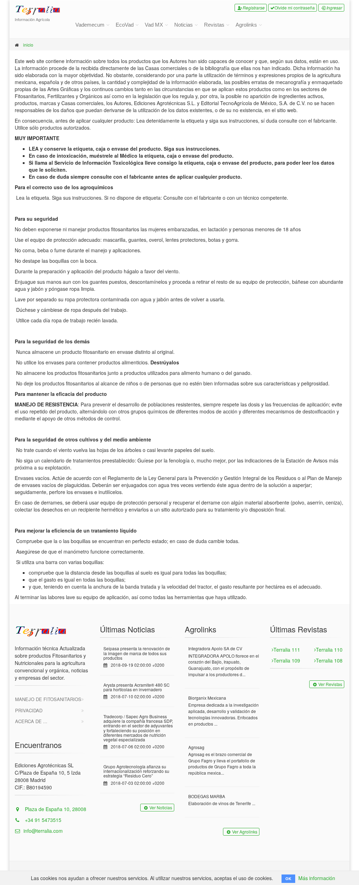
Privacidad (28, 710)
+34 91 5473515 (42, 819)
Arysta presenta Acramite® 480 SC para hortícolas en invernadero (136, 687)
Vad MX (154, 25)
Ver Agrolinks (244, 832)
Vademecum (89, 25)
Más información (316, 877)
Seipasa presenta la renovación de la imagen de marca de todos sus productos (136, 652)
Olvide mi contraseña (295, 8)
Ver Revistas (330, 684)
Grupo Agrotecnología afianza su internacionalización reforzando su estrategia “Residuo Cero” (136, 770)
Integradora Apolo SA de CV (215, 648)
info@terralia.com (43, 830)
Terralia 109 (286, 660)
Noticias (183, 25)
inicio (28, 45)
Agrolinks (246, 25)
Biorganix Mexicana (207, 698)
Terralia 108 (329, 660)
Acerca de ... (31, 721)
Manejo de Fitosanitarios (48, 699)
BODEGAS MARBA (206, 796)
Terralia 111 (286, 649)
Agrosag (196, 747)
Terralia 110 (329, 649)
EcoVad (125, 25)
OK (288, 878)
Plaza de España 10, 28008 (54, 808)
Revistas (214, 25)
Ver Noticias (160, 807)
